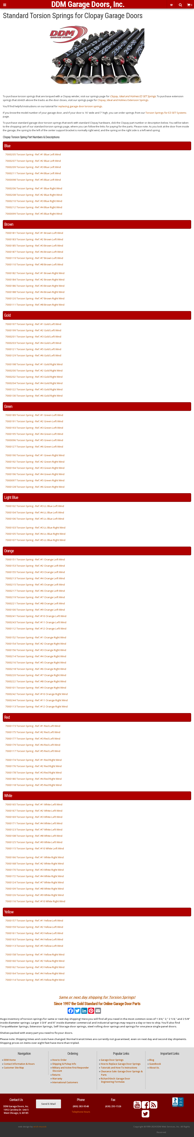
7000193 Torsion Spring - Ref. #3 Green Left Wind (34, 427)
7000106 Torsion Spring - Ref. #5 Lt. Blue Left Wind (34, 518)
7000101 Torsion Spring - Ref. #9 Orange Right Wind (35, 687)
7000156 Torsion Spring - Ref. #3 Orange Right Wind (35, 650)
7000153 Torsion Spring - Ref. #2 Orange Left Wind (35, 565)
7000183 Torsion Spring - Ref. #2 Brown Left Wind (34, 239)
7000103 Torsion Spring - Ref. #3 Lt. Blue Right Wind (35, 527)
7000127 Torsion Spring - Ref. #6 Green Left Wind (34, 446)
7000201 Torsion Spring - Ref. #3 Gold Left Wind (33, 336)
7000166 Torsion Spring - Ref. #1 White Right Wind (34, 857)
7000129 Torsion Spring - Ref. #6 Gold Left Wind (33, 355)
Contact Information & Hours (19, 1063)
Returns (56, 1074)
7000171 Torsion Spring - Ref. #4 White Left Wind (33, 823)
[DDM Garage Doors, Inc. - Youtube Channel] (137, 1107)
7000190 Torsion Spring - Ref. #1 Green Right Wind (34, 455)
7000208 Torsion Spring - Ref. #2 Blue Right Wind (33, 194)
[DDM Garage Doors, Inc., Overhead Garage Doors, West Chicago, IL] (178, 1107)
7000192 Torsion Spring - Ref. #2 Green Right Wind (34, 461)
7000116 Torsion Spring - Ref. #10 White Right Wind (35, 901)
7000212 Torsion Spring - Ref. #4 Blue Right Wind (33, 207)
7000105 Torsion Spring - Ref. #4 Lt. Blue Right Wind (35, 533)
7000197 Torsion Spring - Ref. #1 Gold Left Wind (33, 324)
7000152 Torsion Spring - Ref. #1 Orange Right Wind (35, 637)
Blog (151, 1059)
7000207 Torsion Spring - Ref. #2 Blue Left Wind (33, 161)
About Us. (154, 1067)
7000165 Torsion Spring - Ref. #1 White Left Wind (33, 804)
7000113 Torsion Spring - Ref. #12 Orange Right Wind (36, 706)
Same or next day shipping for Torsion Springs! (97, 997)
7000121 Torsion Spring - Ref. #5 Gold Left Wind (33, 349)
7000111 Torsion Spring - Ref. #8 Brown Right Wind (34, 304)
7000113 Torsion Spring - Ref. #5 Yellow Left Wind (34, 946)
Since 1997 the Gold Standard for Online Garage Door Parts (97, 1003)
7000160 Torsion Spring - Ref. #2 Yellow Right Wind (34, 961)
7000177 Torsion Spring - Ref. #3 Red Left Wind (32, 738)
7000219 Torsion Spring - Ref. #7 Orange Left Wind (35, 597)
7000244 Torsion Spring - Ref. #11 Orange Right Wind (36, 700)
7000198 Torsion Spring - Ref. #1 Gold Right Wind (34, 364)
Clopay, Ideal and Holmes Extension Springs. (123, 100)
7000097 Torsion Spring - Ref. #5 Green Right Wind (34, 480)
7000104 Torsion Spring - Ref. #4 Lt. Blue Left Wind (34, 512)
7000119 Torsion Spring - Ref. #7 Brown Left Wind (34, 258)
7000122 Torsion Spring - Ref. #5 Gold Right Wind (34, 389)
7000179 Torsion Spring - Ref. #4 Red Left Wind (32, 744)
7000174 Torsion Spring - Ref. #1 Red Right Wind (33, 760)
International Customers (65, 1082)
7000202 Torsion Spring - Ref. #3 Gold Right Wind (34, 376)
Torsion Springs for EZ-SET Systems (166, 112)
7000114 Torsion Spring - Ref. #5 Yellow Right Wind (34, 979)
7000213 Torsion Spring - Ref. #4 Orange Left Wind (35, 578)
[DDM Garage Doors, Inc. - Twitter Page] (145, 1116)
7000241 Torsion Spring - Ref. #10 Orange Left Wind (35, 616)
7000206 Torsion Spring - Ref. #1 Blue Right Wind (33, 188)
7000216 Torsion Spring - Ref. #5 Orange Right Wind (35, 662)
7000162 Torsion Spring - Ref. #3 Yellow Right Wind (34, 967)
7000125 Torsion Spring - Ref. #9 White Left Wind (33, 842)
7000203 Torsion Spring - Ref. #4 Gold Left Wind (33, 343)
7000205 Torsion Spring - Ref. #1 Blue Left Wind (33, 154)
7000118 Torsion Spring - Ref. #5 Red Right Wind (33, 785)
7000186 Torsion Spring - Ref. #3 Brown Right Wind (34, 285)
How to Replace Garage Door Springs (121, 1063)
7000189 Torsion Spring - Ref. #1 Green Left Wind (34, 415)
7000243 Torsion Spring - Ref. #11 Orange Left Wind (35, 622)
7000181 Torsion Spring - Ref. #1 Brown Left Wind (34, 233)
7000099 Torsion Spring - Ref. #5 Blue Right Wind (33, 213)
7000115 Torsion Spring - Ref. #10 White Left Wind (34, 848)
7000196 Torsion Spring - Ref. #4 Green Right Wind (34, 474)
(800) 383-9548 (81, 1106)
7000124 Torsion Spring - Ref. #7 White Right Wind (34, 882)
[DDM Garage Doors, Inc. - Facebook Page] (145, 1107)
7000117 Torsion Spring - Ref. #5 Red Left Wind (32, 751)
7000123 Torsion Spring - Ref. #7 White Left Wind (33, 829)
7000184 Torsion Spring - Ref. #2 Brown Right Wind (34, 279)
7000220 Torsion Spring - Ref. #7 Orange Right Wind (35, 675)
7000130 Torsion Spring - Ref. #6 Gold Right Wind (34, 395)
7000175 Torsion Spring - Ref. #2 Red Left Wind (32, 732)
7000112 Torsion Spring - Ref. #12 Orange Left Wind (35, 628)
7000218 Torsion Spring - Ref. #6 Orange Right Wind (35, 669)
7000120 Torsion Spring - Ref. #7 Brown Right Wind (34, 298)
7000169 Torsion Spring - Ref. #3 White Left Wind (33, 817)
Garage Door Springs (112, 1059)
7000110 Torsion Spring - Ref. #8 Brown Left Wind (34, 264)
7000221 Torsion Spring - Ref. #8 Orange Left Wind (35, 603)
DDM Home (10, 1059)
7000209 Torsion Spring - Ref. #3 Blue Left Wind (33, 167)
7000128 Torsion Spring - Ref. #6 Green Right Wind (34, 486)
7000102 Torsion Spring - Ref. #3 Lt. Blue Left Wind (34, 506)
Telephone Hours (81, 1111)
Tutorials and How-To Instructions (119, 1067)
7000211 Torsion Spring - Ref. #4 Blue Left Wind (33, 173)
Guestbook (155, 1063)
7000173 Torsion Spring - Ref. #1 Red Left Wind (32, 726)
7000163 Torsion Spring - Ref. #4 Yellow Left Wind (34, 939)
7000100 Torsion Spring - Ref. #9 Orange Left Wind (35, 609)
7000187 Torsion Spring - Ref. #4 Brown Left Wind (34, 251)
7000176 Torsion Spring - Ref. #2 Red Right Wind (33, 766)
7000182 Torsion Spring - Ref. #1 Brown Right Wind (34, 273)
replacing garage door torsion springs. (80, 106)
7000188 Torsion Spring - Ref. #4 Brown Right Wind (34, 292)
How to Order (59, 1059)
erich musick (39, 1126)
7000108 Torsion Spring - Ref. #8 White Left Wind (33, 835)
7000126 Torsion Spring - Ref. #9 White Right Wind (34, 895)
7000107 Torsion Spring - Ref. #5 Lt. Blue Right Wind (35, 540)
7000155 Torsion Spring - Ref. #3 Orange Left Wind (35, 572)
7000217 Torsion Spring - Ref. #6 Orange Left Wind (35, 590)
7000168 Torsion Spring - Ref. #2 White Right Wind (34, 863)
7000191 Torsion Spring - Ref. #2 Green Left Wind (34, 421)
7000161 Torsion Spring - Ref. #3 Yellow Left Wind (34, 933)
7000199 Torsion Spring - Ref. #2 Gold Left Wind (33, 330)
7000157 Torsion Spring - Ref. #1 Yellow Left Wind (34, 920)
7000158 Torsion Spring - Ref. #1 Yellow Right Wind (34, 954)
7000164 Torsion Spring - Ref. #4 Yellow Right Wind (34, 973)
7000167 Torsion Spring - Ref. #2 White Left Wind (33, 810)
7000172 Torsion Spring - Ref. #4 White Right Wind (34, 876)
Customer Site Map (14, 1067)
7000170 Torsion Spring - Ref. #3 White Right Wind (34, 869)
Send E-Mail (48, 1103)
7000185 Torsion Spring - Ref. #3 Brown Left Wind (34, 245)
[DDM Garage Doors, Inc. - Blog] (153, 1107)
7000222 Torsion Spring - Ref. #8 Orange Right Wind (35, 681)
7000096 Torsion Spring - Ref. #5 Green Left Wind (34, 440)
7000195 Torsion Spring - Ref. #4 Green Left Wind (34, 434)
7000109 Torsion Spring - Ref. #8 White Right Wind (34, 888)
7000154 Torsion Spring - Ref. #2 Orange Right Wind (35, 643)
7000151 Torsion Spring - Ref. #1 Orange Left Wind (35, 559)
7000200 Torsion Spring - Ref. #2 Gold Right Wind (34, 370)
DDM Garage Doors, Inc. (88, 4)
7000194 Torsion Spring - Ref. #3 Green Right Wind (34, 468)
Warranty (57, 1078)
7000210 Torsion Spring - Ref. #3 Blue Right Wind (33, 201)
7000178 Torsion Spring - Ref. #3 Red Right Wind (33, 772)
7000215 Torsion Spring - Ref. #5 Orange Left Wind (35, 584)
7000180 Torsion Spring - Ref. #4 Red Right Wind (33, 778)
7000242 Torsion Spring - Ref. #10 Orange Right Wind (36, 694)
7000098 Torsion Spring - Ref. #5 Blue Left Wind (33, 179)
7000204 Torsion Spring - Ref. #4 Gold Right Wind (34, 383)
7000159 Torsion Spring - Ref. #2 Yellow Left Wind (34, 927)
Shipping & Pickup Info (64, 1063)
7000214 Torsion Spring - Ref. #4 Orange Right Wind (35, 656)
